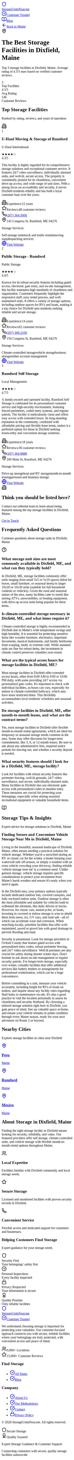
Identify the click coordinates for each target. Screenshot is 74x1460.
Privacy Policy (24, 1415)
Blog (10, 20)
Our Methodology (26, 1403)
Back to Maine (16, 26)
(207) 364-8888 (17, 453)
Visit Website (15, 244)
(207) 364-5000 (17, 215)
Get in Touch (10, 520)
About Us (21, 1398)
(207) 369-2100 (17, 332)
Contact (20, 1409)
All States (21, 1374)
